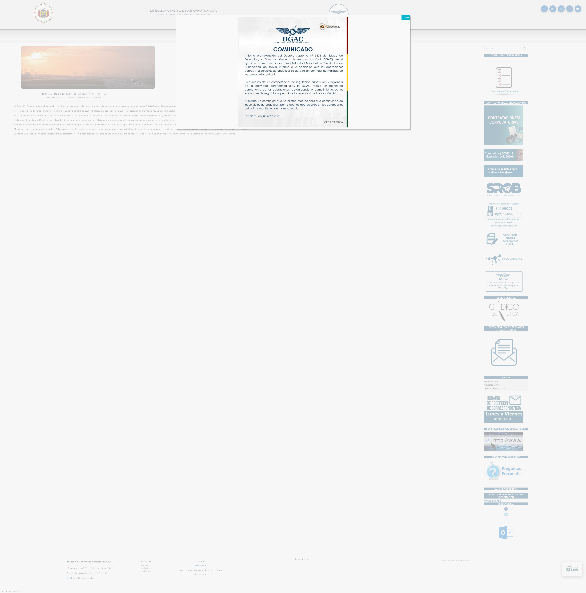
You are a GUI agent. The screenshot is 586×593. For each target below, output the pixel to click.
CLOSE (406, 17)
